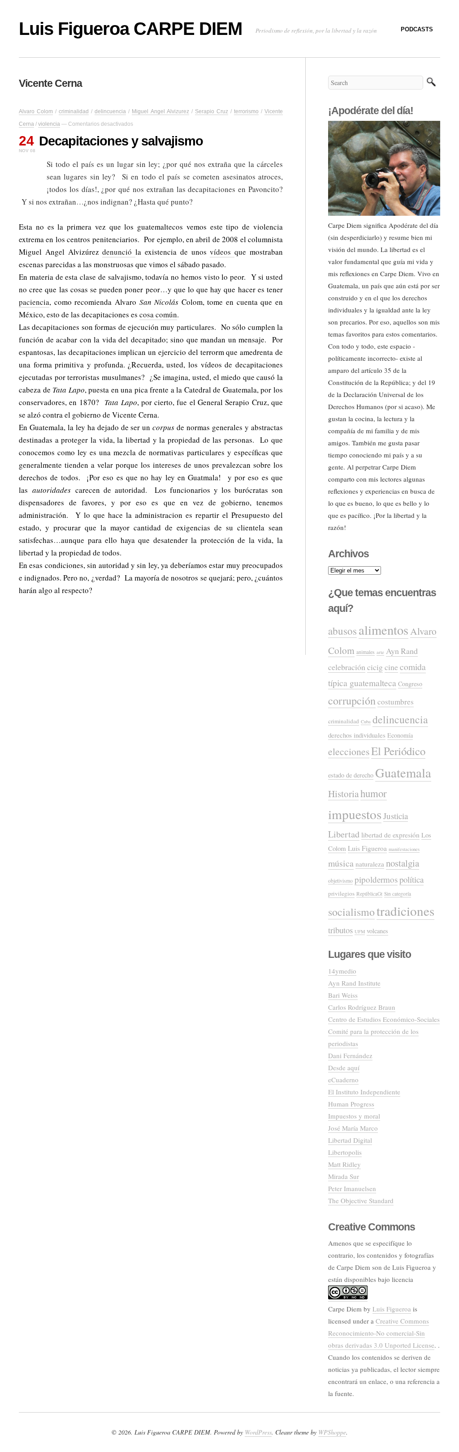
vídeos (222, 252)
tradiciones (405, 910)
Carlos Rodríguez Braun (361, 1007)
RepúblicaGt (369, 893)
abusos (342, 630)
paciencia (34, 302)
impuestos (354, 814)
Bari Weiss (343, 995)
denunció (118, 252)
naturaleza (369, 863)
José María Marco (353, 1127)
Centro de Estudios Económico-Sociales (384, 1019)
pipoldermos (376, 879)
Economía (400, 735)
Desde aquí (343, 1067)
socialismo (351, 912)
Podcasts (417, 29)
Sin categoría (397, 893)
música (341, 863)
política (411, 879)
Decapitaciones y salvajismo (121, 141)
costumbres (395, 701)
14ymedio (342, 970)
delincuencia (110, 111)
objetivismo (340, 880)
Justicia (395, 815)
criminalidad (74, 111)
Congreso (410, 683)
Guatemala (403, 772)
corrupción (352, 700)
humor (373, 793)
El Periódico (398, 750)
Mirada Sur (343, 1176)
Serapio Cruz (211, 111)
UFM (360, 931)
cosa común (158, 314)
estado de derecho (350, 775)
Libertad (343, 834)
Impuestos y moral (354, 1115)
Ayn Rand (402, 650)
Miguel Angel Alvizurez (160, 111)
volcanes (377, 931)
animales (365, 652)
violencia (49, 124)
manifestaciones (404, 849)
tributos (340, 929)
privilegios (341, 893)
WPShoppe (332, 1432)
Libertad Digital (350, 1140)
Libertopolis (345, 1152)
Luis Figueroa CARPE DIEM (130, 28)
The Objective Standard (361, 1200)
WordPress (258, 1432)
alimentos (383, 629)
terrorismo (246, 111)
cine (391, 667)
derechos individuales (356, 734)
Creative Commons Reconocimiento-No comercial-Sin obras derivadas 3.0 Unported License (381, 1333)
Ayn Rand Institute (354, 982)
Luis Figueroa (367, 848)
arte (380, 652)
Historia (343, 793)
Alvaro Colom (36, 111)
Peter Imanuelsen (352, 1188)
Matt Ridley (344, 1164)
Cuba (366, 721)
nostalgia (402, 863)
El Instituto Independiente (364, 1091)
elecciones (348, 751)
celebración (346, 667)
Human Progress (351, 1103)
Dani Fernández (350, 1055)
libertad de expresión (390, 834)
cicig (375, 667)
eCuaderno (343, 1079)
